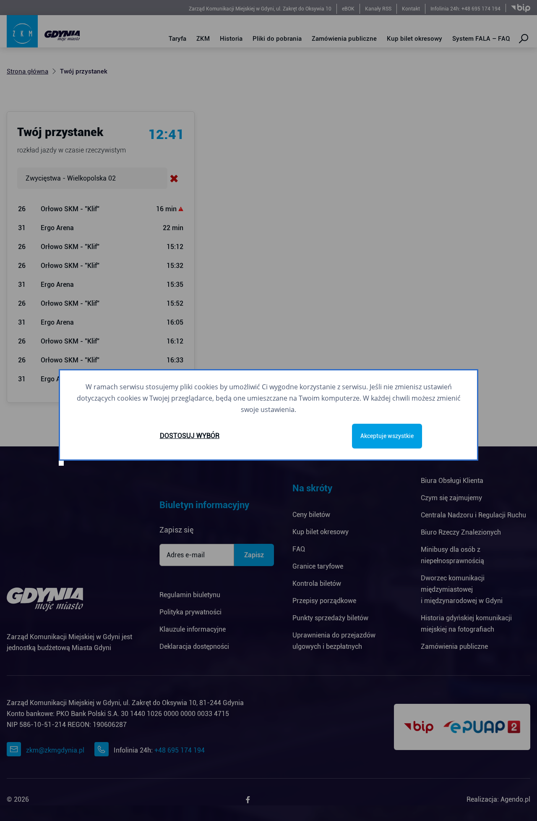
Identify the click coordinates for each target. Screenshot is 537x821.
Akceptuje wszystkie (387, 436)
